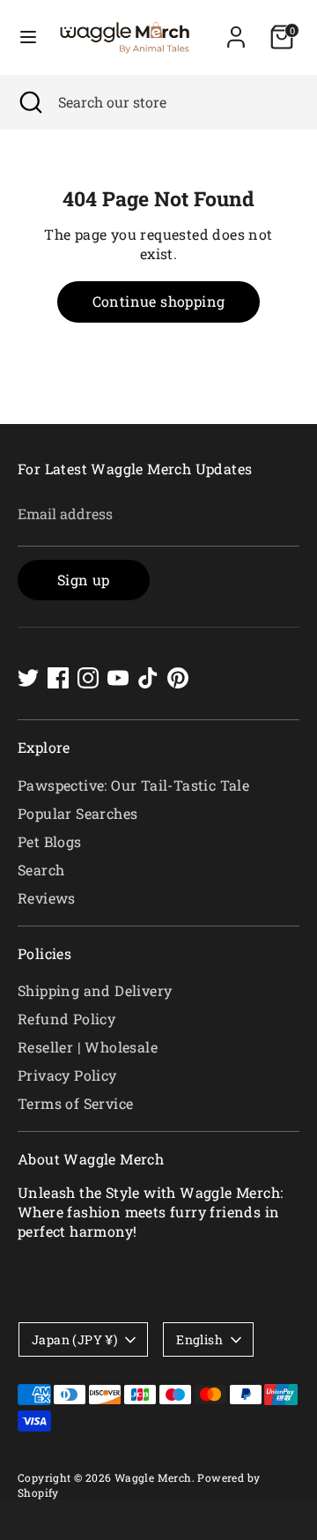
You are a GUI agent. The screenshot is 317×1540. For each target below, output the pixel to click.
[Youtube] (118, 677)
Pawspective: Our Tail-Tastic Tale (133, 785)
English (199, 1339)
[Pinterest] (177, 677)
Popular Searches (77, 813)
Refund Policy (66, 1018)
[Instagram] (88, 677)
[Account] (236, 28)
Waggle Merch (153, 1477)
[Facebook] (58, 677)
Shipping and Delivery (95, 990)
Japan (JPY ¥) (74, 1339)
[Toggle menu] (28, 37)
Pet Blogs (50, 841)
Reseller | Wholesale (88, 1047)
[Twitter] (28, 677)
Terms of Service (75, 1103)
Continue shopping (158, 301)
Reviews (47, 898)
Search (41, 869)
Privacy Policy (67, 1075)
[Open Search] (29, 102)
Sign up (83, 579)
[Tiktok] (147, 677)
